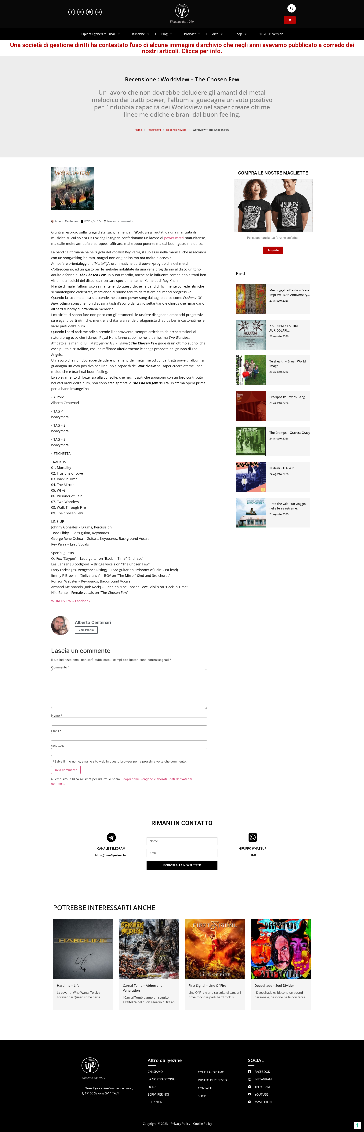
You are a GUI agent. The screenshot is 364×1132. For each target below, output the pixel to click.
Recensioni (154, 129)
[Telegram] (89, 12)
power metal (174, 238)
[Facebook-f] (71, 12)
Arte (215, 34)
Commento (60, 667)
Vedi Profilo (86, 630)
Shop (238, 34)
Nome (56, 715)
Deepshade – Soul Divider (274, 985)
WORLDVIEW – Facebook (70, 601)
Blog (164, 34)
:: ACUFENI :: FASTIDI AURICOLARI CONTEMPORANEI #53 (285, 330)
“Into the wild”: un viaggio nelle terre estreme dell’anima (287, 508)
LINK (252, 855)
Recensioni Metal (176, 129)
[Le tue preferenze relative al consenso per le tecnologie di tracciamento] (357, 1125)
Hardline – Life (68, 985)
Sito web (57, 746)
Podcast (190, 34)
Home (138, 129)
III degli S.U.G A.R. (281, 468)
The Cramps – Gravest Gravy (289, 433)
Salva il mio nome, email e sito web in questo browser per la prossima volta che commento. (121, 761)
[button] (291, 8)
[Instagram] (80, 12)
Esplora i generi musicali (98, 34)
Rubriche (138, 34)
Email (56, 730)
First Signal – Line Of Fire (207, 985)
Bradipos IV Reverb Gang (287, 397)
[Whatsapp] (98, 12)
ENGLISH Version (271, 34)
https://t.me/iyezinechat (111, 855)
